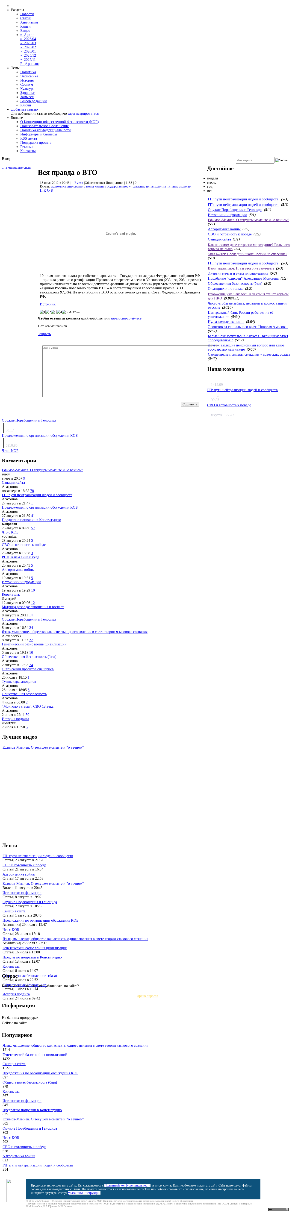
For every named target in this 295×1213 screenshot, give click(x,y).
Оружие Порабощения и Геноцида (235, 210)
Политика (28, 72)
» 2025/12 (28, 55)
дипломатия (75, 186)
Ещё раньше (29, 64)
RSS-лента (28, 138)
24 (31, 628)
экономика (58, 186)
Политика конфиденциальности (45, 130)
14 (31, 615)
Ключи (25, 105)
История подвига (15, 719)
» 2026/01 (28, 51)
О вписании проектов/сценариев (28, 669)
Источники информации (227, 215)
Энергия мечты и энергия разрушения (238, 273)
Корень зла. (11, 594)
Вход (6, 159)
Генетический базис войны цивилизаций (34, 644)
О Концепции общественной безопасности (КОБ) (59, 122)
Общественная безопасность (24, 694)
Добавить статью (24, 109)
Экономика (29, 76)
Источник (48, 304)
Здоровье (27, 93)
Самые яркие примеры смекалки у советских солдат (249, 354)
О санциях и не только (225, 288)
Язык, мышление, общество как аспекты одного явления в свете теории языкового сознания (75, 632)
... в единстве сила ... (18, 167)
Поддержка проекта (35, 142)
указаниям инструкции (84, 1193)
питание (172, 186)
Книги (25, 26)
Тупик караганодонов (19, 681)
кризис (99, 186)
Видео (25, 30)
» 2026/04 (28, 39)
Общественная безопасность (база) (235, 283)
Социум (26, 84)
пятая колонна (156, 186)
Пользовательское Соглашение (44, 126)
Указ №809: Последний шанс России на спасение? (247, 254)
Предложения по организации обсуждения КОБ (40, 435)
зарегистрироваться (83, 113)
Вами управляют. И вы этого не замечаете (241, 268)
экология (185, 186)
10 (33, 590)
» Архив (27, 35)
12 (33, 603)
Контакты (28, 151)
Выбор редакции (33, 101)
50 (27, 715)
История (27, 80)
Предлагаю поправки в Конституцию (31, 520)
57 (33, 528)
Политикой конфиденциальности (127, 1185)
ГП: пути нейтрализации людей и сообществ (243, 199)
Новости (27, 14)
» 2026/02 (28, 47)
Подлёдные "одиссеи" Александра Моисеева (243, 278)
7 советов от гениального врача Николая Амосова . (248, 327)
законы (89, 186)
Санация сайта (219, 239)
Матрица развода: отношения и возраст (33, 607)
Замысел (27, 97)
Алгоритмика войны (224, 229)
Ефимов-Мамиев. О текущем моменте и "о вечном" (248, 220)
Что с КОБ (10, 451)
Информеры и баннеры (38, 134)
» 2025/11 (28, 60)
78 (32, 491)
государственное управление (125, 186)
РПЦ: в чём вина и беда (20, 557)
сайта (139, 1200)
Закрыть (44, 334)
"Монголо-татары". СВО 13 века (27, 706)
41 (33, 516)
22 (31, 640)
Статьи (25, 18)
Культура (27, 89)
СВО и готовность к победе (230, 234)
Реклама (26, 147)
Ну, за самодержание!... (226, 322)
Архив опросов (147, 996)
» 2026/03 (28, 43)
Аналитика (29, 22)
